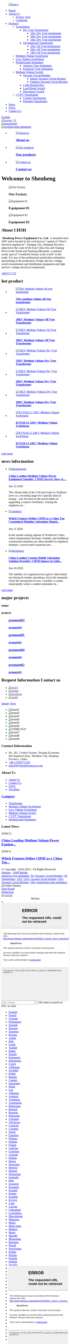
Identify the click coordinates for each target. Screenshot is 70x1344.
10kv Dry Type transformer (45, 39)
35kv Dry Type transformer (45, 33)
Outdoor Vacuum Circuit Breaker (49, 81)
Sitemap (6, 872)
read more (7, 453)
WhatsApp (7, 892)
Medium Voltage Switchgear (32, 55)
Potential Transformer (35, 101)
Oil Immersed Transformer (38, 42)
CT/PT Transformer (27, 94)
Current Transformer (34, 98)
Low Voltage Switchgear (30, 59)
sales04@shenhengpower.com (26, 765)
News (12, 104)
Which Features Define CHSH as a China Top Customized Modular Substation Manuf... (37, 520)
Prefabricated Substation (29, 62)
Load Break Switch (34, 88)
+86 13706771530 (19, 762)
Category (8, 796)
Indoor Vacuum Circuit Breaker (48, 78)
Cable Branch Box (33, 85)
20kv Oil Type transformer (45, 49)
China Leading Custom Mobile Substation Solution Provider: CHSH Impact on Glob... (35, 559)
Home (12, 10)
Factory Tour (23, 17)
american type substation (15, 875)
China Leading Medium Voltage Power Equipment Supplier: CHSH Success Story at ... (37, 477)
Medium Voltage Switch (29, 72)
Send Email (8, 888)
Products (13, 23)
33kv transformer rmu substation (48, 882)
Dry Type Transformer (35, 30)
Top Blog (14, 789)
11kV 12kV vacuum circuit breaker (36, 879)
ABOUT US (8, 273)
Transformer (23, 26)
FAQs (12, 107)
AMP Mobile (20, 872)
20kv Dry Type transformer (45, 36)
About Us (14, 13)
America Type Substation (37, 65)
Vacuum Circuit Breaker (36, 75)
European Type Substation (38, 68)
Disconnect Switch (33, 91)
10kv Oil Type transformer (45, 52)
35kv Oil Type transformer (45, 46)
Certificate (21, 20)
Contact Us (15, 111)
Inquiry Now (8, 703)
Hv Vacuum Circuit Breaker (46, 875)
